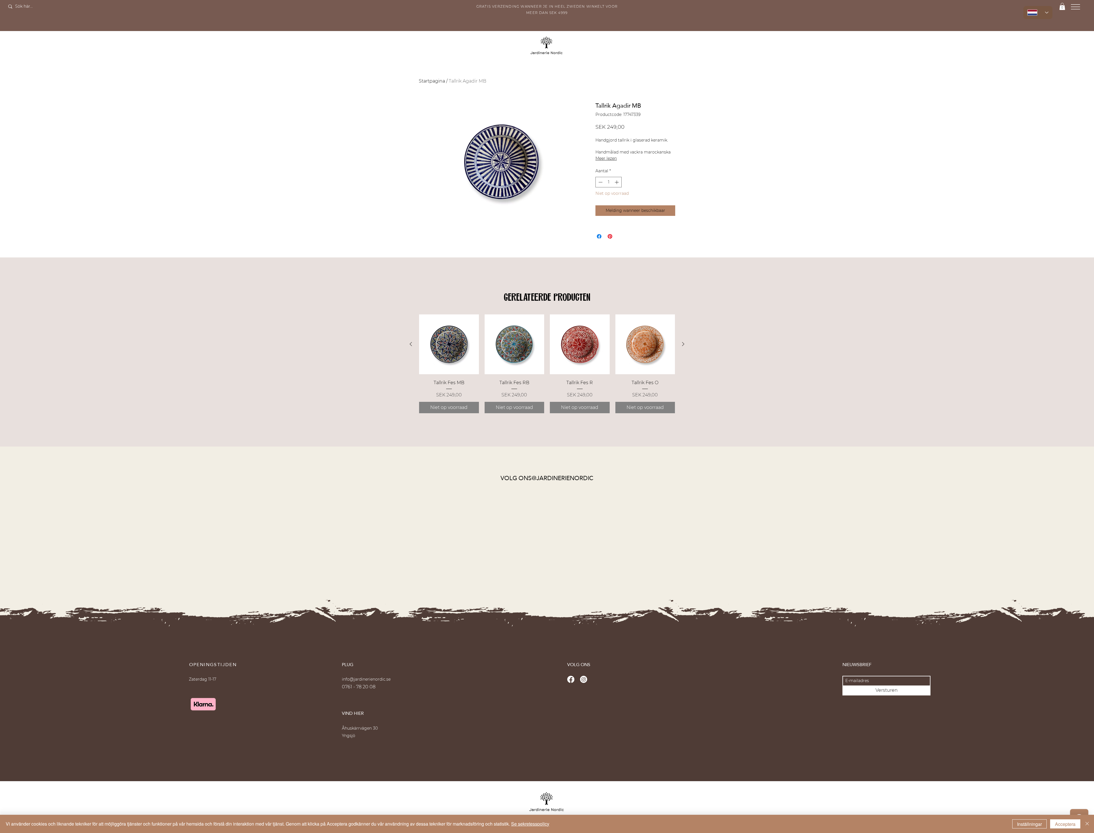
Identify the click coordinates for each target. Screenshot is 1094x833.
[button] (624, 368)
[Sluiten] (1087, 823)
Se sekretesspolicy (530, 823)
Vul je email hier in (529, 416)
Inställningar (1029, 824)
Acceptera (1065, 824)
